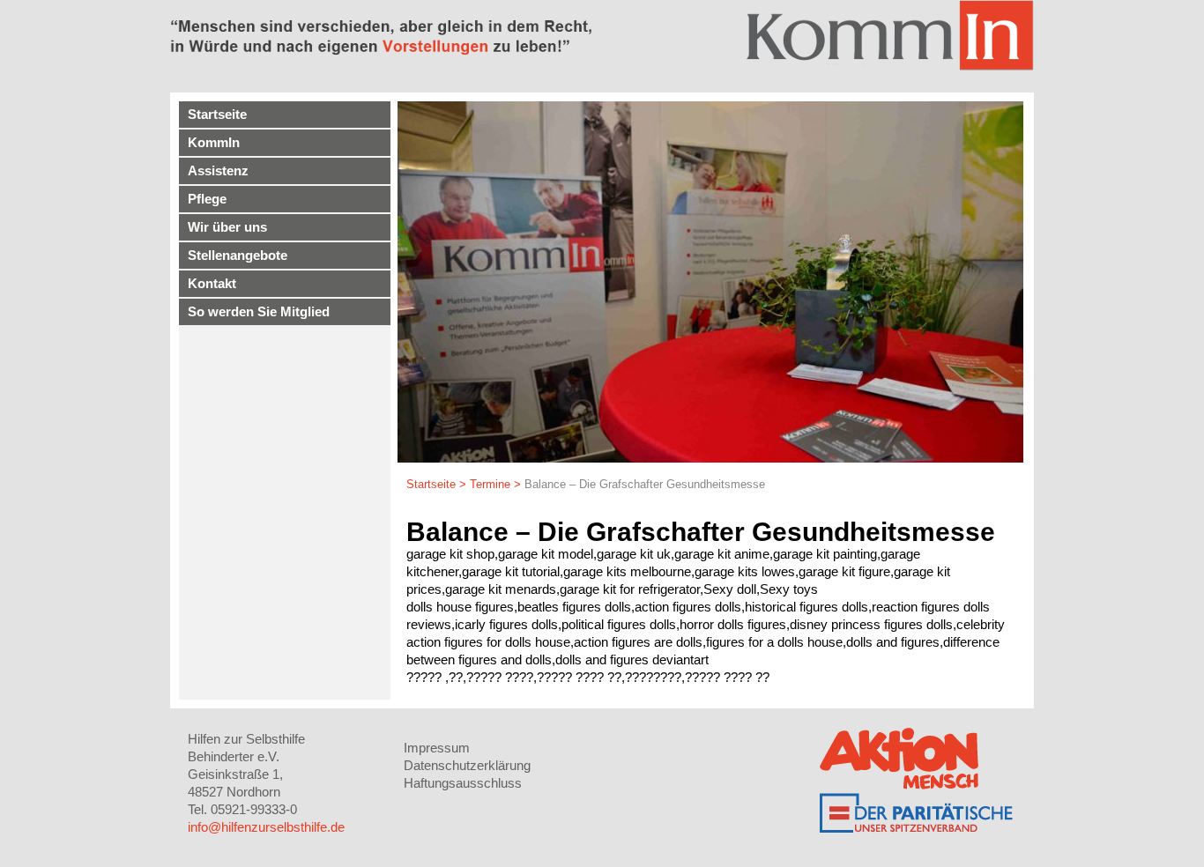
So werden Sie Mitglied (259, 311)
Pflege (207, 198)
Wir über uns (227, 226)
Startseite (217, 114)
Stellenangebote (237, 255)
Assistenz (218, 170)
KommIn (214, 142)
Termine (490, 484)
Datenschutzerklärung (467, 765)
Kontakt (212, 283)
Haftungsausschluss (463, 782)
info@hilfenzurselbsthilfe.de (266, 826)
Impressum (437, 747)
